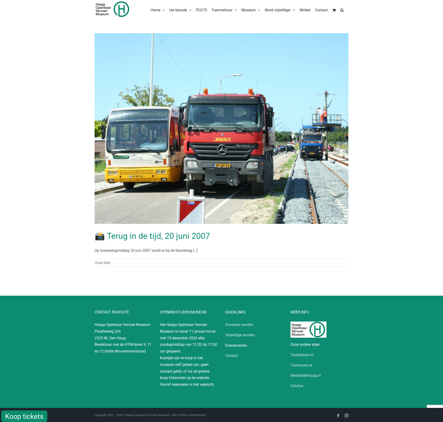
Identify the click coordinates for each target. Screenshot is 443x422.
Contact (231, 355)
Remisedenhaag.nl (305, 375)
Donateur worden (239, 324)
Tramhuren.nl (301, 365)
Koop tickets (24, 416)
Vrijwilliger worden (240, 335)
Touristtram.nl (301, 355)
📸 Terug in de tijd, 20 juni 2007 (152, 236)
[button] (342, 9)
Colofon (296, 386)
